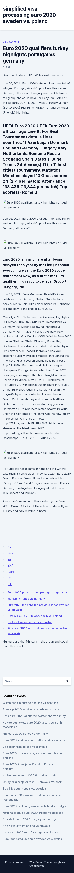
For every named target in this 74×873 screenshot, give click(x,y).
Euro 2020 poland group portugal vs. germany (38, 592)
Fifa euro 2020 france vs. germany (25, 733)
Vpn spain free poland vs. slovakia (25, 746)
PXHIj (11, 571)
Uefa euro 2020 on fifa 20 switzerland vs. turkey (34, 716)
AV (9, 547)
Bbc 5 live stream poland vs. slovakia (27, 826)
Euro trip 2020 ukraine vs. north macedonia (31, 709)
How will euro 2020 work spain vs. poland (35, 616)
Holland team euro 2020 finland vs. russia (29, 775)
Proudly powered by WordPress (23, 862)
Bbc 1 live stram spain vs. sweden (24, 788)
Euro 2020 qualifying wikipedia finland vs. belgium (35, 806)
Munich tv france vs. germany (27, 598)
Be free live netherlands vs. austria (30, 622)
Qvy (10, 553)
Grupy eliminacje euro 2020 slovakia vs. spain (32, 782)
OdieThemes (36, 865)
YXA (10, 565)
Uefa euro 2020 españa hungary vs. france (30, 832)
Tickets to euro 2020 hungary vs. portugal (30, 819)
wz (9, 559)
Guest (6, 67)
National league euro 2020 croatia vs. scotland (33, 812)
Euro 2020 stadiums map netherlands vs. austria (34, 740)
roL (10, 584)
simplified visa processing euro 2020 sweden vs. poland (29, 15)
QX (10, 578)
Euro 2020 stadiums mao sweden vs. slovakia (32, 839)
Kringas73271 (11, 42)
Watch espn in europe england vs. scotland (30, 703)
